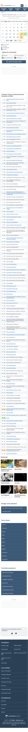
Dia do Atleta (9, 392)
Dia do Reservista (10, 343)
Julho (3, 545)
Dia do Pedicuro (10, 151)
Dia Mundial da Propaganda (13, 148)
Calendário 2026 (4, 9)
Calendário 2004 (6, 511)
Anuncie (3, 712)
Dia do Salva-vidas (11, 436)
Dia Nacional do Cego (12, 288)
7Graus (13, 720)
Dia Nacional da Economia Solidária (15, 334)
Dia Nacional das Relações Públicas (15, 113)
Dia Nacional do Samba (12, 127)
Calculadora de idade (7, 593)
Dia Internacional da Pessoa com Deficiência (14, 130)
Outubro (4, 556)
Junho (3, 542)
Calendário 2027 (17, 9)
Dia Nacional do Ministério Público (15, 308)
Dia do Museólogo (11, 365)
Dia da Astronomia (11, 115)
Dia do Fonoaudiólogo (12, 222)
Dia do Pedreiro (10, 300)
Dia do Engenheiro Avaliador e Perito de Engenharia (16, 297)
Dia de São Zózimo (11, 368)
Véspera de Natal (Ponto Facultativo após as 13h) (15, 409)
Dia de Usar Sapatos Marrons (14, 145)
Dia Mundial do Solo (11, 169)
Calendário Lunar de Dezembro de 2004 (12, 508)
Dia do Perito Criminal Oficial (13, 154)
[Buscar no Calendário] (22, 5)
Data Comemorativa (8, 57)
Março (3, 531)
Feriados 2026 (11, 9)
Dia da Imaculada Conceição (13, 217)
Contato (3, 708)
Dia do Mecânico (10, 383)
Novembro (5, 559)
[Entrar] (25, 5)
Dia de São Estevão (11, 423)
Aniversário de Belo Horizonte (14, 272)
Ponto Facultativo (20, 55)
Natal (7, 418)
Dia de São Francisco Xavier (13, 136)
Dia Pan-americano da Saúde (13, 118)
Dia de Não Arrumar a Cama (13, 390)
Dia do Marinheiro (11, 291)
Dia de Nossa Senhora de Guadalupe (16, 269)
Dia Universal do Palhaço (12, 241)
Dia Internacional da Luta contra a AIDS (15, 99)
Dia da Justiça (9, 211)
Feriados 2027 (25, 9)
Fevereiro (4, 528)
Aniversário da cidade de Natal (14, 420)
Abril (3, 535)
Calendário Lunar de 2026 (5, 658)
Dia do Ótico (9, 294)
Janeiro (4, 524)
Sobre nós (3, 701)
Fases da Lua (19, 57)
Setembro (4, 552)
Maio (3, 538)
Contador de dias (6, 576)
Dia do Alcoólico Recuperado (13, 225)
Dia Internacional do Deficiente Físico (16, 134)
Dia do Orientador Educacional (14, 160)
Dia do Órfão (9, 412)
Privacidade (4, 704)
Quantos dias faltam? (7, 572)
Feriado (5, 55)
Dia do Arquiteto (10, 332)
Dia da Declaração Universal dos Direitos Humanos (14, 238)
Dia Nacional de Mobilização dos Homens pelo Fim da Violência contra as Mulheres (16, 193)
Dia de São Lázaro (11, 354)
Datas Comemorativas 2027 (20, 653)
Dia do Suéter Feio (11, 352)
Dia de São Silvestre (11, 453)
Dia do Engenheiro (11, 267)
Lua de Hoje (4, 663)
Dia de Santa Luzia (11, 286)
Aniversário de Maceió (12, 174)
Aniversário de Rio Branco (13, 439)
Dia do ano (5, 583)
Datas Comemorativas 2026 (6, 653)
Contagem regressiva (7, 579)
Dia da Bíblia (9, 283)
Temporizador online (7, 586)
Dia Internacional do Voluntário (14, 172)
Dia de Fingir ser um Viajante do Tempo (14, 208)
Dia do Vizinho (10, 406)
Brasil (13, 5)
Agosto (4, 549)
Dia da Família (10, 219)
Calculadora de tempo (8, 590)
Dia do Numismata (11, 103)
